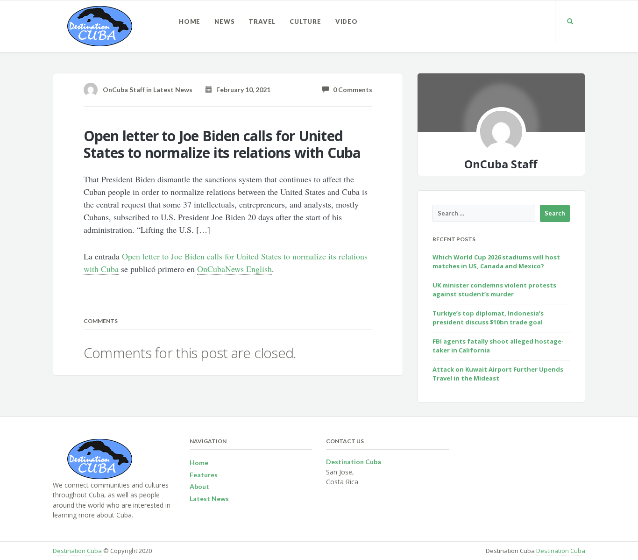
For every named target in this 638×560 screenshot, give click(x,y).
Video (346, 21)
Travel (262, 21)
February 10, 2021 (241, 89)
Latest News (172, 89)
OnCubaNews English (234, 268)
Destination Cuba (77, 550)
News (224, 21)
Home (189, 21)
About (199, 486)
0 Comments (350, 89)
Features (204, 475)
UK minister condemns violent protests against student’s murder (494, 290)
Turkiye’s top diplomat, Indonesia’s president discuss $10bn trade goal (488, 318)
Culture (305, 21)
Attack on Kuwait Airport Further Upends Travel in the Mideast (497, 374)
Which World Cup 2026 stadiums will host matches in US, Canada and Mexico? (496, 262)
